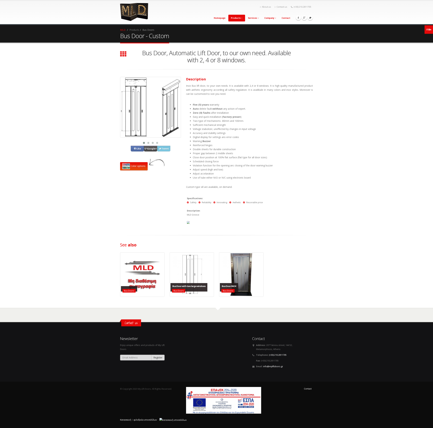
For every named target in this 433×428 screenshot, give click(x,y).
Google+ (304, 17)
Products (236, 18)
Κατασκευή (125, 419)
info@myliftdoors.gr (273, 366)
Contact (286, 18)
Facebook (298, 17)
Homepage (219, 18)
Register (157, 357)
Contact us (282, 6)
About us (266, 6)
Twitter (310, 17)
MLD (123, 29)
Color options (137, 166)
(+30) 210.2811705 (302, 6)
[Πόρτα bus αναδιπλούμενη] (150, 107)
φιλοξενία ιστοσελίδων (145, 419)
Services (253, 18)
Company (269, 18)
